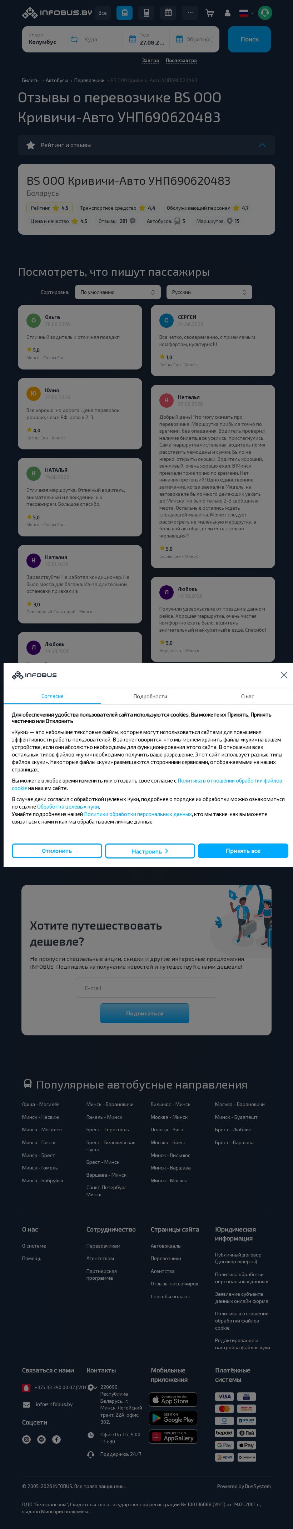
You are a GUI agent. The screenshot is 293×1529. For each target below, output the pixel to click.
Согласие (52, 696)
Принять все (243, 850)
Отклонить (57, 850)
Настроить (147, 850)
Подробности (150, 696)
